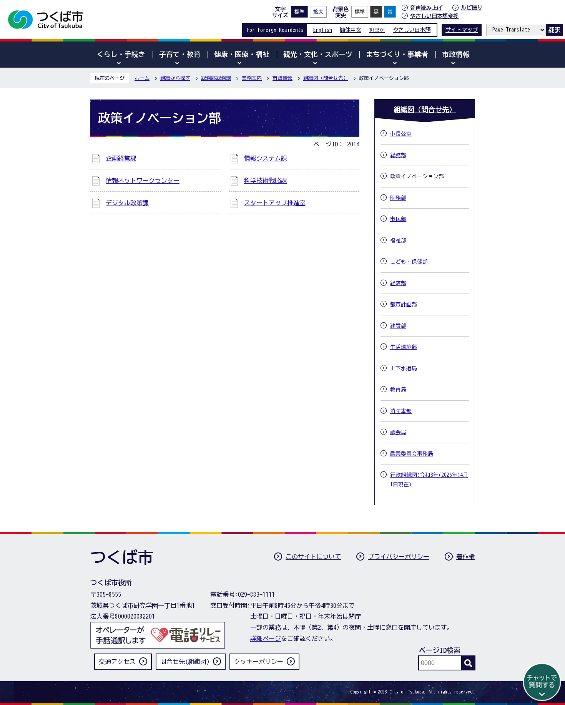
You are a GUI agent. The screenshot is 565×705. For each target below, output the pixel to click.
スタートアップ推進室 (275, 203)
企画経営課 (121, 158)
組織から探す (175, 78)
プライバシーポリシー (398, 557)
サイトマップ (461, 30)
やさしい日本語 (411, 30)
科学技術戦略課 (265, 180)
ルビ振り (471, 7)
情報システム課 (265, 158)
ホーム (142, 78)
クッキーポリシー (258, 662)
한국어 (377, 30)
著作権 (465, 557)
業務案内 (252, 78)
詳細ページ (265, 638)
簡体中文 (350, 30)
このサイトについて (313, 557)
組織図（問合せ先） (325, 78)
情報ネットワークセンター (142, 180)
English (322, 30)
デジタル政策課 (127, 203)
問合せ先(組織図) (184, 662)
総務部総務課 (216, 78)
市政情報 (282, 78)
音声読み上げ (426, 8)
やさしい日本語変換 (434, 16)
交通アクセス (117, 662)
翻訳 (554, 30)
